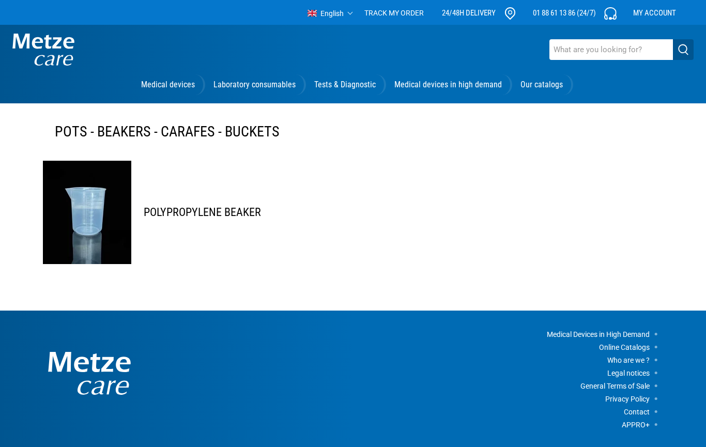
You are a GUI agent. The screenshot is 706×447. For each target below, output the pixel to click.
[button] (330, 13)
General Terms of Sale (615, 386)
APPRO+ (636, 425)
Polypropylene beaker (202, 212)
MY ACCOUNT (654, 13)
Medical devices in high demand (448, 84)
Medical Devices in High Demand (598, 334)
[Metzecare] (43, 50)
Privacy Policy (627, 399)
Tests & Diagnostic (345, 84)
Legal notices (628, 373)
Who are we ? (628, 360)
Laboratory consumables (254, 84)
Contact (637, 412)
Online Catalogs (624, 347)
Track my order (394, 13)
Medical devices (168, 84)
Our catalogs (541, 84)
